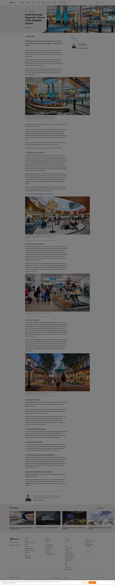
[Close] (113, 582)
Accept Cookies (92, 582)
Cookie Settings (84, 582)
